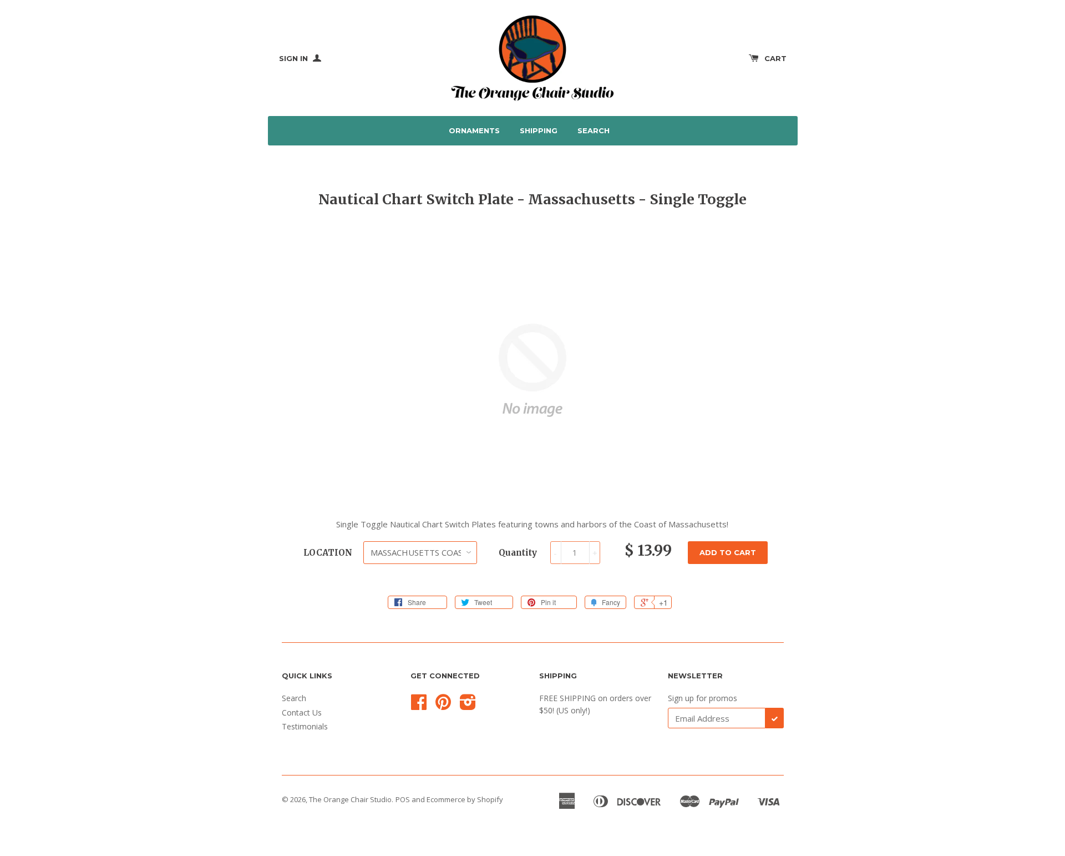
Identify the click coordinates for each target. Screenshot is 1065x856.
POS (402, 799)
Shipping (538, 130)
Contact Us (302, 712)
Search (593, 130)
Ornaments (474, 130)
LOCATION (327, 552)
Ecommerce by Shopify (465, 799)
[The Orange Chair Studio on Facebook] (418, 706)
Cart (775, 58)
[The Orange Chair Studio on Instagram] (467, 706)
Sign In (294, 58)
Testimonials (305, 726)
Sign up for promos (702, 698)
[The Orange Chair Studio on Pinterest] (443, 706)
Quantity (518, 552)
